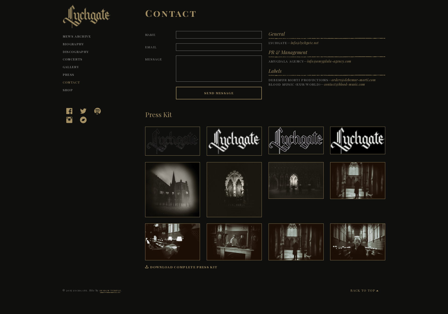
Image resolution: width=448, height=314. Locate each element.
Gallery (71, 66)
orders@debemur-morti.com (354, 79)
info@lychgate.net (305, 42)
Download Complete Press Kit (183, 267)
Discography (76, 51)
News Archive (77, 36)
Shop (68, 89)
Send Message (219, 93)
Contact (71, 82)
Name (150, 35)
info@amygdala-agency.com (329, 61)
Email (151, 47)
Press (68, 74)
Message (153, 59)
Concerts (73, 59)
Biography (73, 44)
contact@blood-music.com (344, 84)
